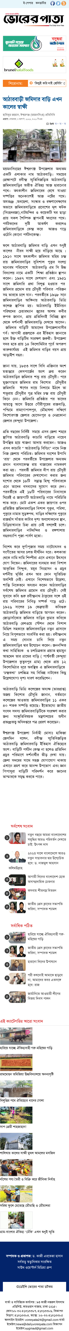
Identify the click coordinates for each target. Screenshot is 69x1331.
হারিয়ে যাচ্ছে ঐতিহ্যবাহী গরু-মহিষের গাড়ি (26, 1048)
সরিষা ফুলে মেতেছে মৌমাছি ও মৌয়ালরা (25, 1205)
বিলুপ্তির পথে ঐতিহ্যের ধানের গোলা (22, 1100)
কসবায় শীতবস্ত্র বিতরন (42, 890)
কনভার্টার (41, 3)
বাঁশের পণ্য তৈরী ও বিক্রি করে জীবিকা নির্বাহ (27, 1179)
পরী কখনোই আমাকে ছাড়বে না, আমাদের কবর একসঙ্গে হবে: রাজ (45, 980)
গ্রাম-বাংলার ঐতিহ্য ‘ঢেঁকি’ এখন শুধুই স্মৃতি (27, 1232)
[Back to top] (6, 1323)
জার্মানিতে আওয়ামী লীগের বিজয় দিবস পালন (44, 996)
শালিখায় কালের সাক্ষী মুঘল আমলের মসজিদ (27, 1153)
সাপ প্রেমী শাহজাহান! (13, 1126)
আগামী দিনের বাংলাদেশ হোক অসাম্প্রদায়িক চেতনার (46, 879)
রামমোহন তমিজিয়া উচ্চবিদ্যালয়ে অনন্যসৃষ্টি (26, 1074)
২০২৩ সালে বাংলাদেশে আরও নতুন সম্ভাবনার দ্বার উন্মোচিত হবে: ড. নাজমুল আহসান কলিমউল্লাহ (37, 860)
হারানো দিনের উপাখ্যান (42, 961)
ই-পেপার (28, 3)
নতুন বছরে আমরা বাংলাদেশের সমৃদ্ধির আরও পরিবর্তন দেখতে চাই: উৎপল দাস (47, 839)
